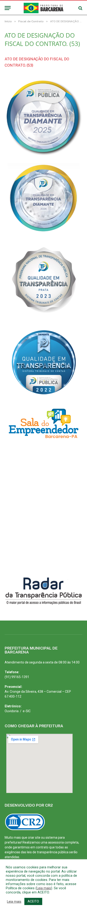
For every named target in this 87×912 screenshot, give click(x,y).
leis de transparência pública (47, 852)
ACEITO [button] (33, 901)
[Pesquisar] (79, 8)
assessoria (56, 842)
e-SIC (27, 711)
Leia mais (44, 888)
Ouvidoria (12, 711)
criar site (34, 837)
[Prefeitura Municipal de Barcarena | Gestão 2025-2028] (43, 8)
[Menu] (8, 8)
